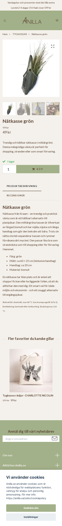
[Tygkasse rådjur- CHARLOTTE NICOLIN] (31, 370)
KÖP (40, 169)
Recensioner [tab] (16, 195)
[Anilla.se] (32, 20)
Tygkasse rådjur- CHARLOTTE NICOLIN (28, 395)
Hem (5, 34)
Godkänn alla (31, 508)
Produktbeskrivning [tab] (22, 186)
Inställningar (31, 517)
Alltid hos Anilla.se (14, 465)
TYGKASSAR (19, 34)
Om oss (7, 455)
